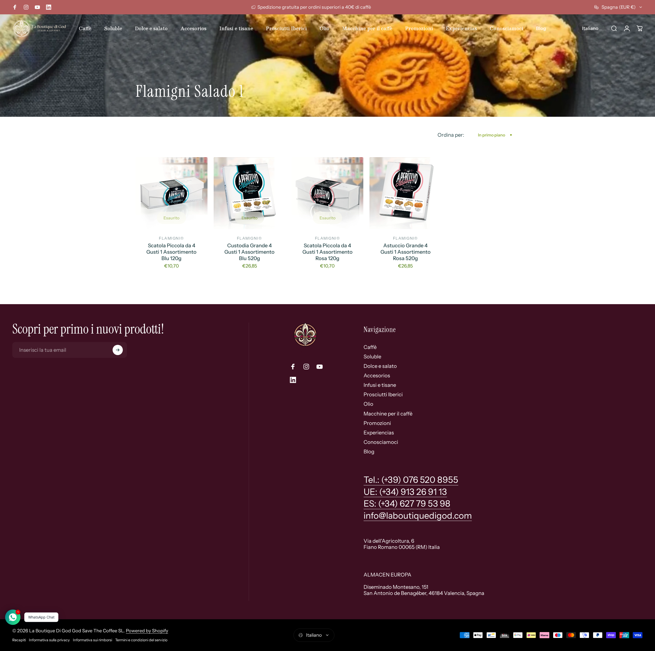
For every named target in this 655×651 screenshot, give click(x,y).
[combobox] (618, 7)
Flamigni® (171, 238)
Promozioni (377, 423)
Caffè (370, 347)
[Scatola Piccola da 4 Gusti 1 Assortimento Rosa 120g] (328, 193)
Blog (369, 452)
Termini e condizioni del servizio (141, 640)
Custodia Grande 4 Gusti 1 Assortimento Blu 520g (249, 251)
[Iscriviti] (118, 350)
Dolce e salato (380, 366)
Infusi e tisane (380, 385)
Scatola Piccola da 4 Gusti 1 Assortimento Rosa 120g (327, 251)
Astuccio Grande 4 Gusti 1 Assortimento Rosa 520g (405, 251)
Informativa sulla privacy (49, 640)
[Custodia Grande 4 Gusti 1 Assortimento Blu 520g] (250, 193)
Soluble (372, 357)
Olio (368, 404)
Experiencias (379, 433)
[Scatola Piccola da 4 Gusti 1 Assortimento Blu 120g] (172, 193)
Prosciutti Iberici (383, 394)
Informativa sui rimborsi (92, 640)
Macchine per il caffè (388, 414)
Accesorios (377, 375)
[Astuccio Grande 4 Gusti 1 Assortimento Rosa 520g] (405, 193)
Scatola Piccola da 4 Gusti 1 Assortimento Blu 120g (171, 251)
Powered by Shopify (147, 631)
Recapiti (19, 640)
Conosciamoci (381, 442)
